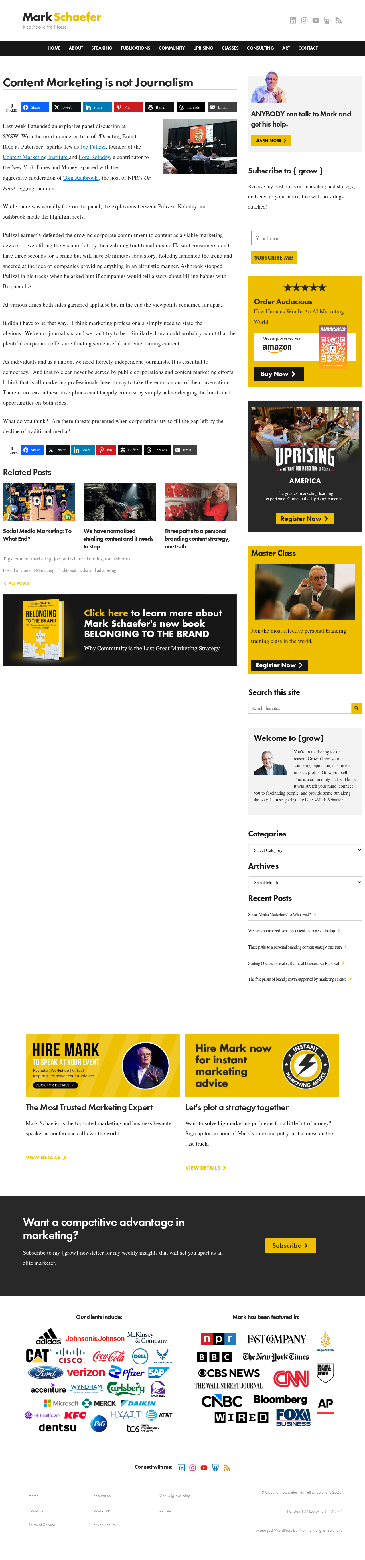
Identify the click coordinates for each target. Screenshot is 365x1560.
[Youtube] (315, 20)
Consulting (260, 48)
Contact (307, 48)
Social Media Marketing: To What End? (280, 914)
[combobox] (300, 708)
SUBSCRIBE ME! (274, 257)
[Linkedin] (293, 20)
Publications (135, 48)
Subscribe (102, 1510)
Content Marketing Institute (36, 157)
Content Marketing (37, 570)
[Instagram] (304, 20)
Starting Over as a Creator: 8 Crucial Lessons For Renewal (294, 963)
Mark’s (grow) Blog (174, 1495)
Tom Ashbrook (81, 177)
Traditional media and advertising (86, 570)
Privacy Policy (105, 1524)
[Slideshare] (327, 20)
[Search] (357, 708)
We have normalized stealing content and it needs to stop (292, 930)
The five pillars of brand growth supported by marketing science (297, 979)
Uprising (203, 48)
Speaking (101, 48)
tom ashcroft (117, 558)
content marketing (33, 558)
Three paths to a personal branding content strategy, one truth (295, 947)
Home (54, 48)
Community (172, 48)
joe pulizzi (64, 558)
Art (286, 48)
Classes (230, 48)
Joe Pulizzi (93, 146)
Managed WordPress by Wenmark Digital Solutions (299, 1530)
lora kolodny (90, 558)
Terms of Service (42, 1524)
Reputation (102, 1495)
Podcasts (36, 1510)
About (76, 48)
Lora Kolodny (94, 157)
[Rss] (338, 20)
